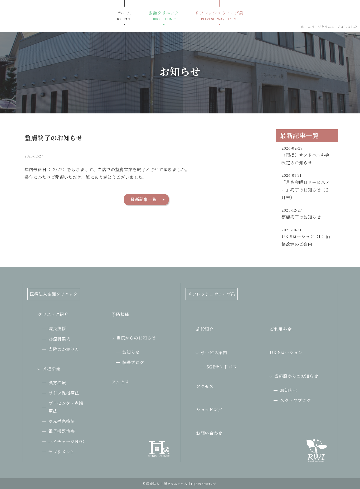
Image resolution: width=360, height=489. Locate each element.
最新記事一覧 (143, 199)
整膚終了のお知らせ (301, 217)
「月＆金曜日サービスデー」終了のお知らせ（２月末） (305, 189)
